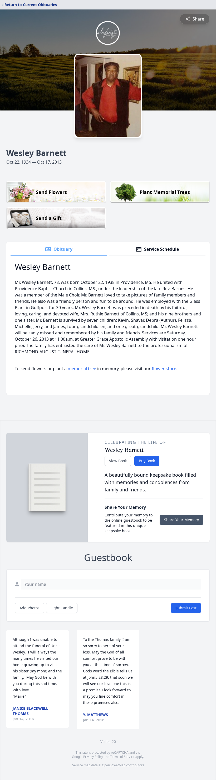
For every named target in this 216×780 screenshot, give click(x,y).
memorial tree (82, 368)
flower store (164, 368)
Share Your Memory (181, 519)
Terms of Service (122, 756)
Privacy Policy (93, 756)
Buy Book (147, 460)
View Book (118, 460)
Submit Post (186, 607)
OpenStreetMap (113, 765)
